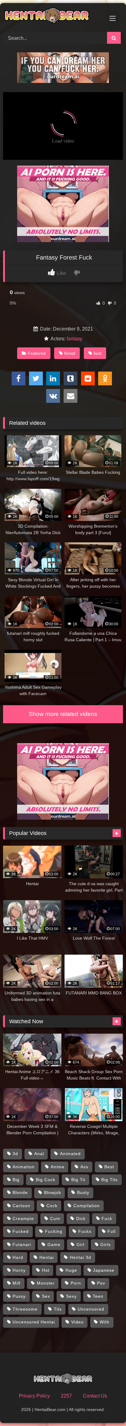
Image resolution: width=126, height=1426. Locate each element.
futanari (22, 1244)
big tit (78, 1179)
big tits (109, 1179)
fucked (21, 1231)
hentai (46, 1257)
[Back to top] (107, 1408)
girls (105, 1244)
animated (70, 1153)
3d (15, 1153)
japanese (103, 1270)
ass (84, 1166)
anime (58, 1166)
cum (55, 1218)
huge (71, 1270)
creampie (23, 1218)
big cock (45, 1179)
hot (46, 1270)
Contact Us (95, 1395)
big (16, 1179)
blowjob (52, 1192)
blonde (20, 1192)
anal (39, 1153)
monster (46, 1283)
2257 (66, 1395)
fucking (53, 1231)
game (54, 1244)
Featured (37, 353)
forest (69, 353)
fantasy (74, 338)
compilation (86, 1205)
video (77, 1321)
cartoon (21, 1205)
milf (16, 1283)
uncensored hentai (34, 1321)
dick (81, 1218)
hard (18, 1257)
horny (19, 1270)
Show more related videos (63, 714)
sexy (71, 1296)
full (111, 1231)
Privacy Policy (34, 1395)
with (104, 1321)
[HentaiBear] (51, 16)
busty (83, 1192)
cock (51, 1205)
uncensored (91, 1309)
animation (24, 1166)
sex (46, 1296)
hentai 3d (80, 1257)
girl (80, 1244)
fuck (98, 353)
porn (76, 1283)
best (109, 1166)
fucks (84, 1231)
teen (98, 1296)
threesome (25, 1309)
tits (58, 1309)
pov (101, 1283)
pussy (19, 1296)
